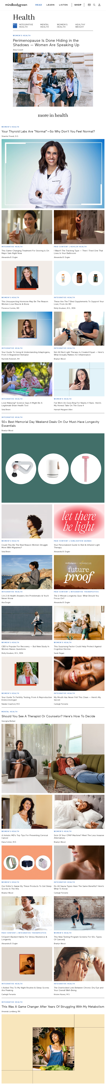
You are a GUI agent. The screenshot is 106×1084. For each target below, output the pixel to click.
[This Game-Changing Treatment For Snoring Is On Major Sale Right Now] (27, 227)
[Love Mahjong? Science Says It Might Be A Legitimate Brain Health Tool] (27, 379)
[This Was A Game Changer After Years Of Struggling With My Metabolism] (53, 1049)
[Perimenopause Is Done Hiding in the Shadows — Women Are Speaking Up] (53, 80)
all (15, 24)
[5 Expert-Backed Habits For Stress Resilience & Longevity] (27, 913)
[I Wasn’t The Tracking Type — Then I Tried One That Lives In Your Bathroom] (79, 227)
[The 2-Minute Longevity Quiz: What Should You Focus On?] (79, 572)
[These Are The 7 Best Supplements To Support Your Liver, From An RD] (79, 278)
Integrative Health (26, 25)
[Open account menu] (99, 5)
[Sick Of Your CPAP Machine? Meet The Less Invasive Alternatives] (79, 812)
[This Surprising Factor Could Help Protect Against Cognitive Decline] (79, 623)
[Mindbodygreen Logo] (16, 5)
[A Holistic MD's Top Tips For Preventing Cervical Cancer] (27, 812)
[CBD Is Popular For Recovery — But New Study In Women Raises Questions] (27, 623)
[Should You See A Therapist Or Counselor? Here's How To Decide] (53, 758)
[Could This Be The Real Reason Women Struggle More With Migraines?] (27, 521)
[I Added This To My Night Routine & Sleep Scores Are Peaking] (27, 964)
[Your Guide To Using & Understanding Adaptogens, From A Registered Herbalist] (27, 329)
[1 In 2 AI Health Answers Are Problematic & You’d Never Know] (27, 572)
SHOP (77, 5)
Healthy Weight (80, 25)
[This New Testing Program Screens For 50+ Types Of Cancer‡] (79, 913)
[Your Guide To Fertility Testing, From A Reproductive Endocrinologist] (27, 674)
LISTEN (63, 5)
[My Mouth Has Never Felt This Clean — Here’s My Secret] (79, 674)
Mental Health (44, 25)
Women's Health (62, 25)
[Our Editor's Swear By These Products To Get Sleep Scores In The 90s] (27, 862)
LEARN (51, 5)
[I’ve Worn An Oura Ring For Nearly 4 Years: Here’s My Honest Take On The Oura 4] (79, 379)
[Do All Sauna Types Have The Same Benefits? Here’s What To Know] (79, 862)
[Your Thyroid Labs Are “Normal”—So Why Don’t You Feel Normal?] (53, 173)
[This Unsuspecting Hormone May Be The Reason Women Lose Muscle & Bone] (27, 278)
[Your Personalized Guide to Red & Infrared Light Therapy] (79, 521)
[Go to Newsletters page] (89, 5)
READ (38, 5)
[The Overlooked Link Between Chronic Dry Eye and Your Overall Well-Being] (79, 964)
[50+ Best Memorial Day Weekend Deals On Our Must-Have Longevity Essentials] (53, 468)
